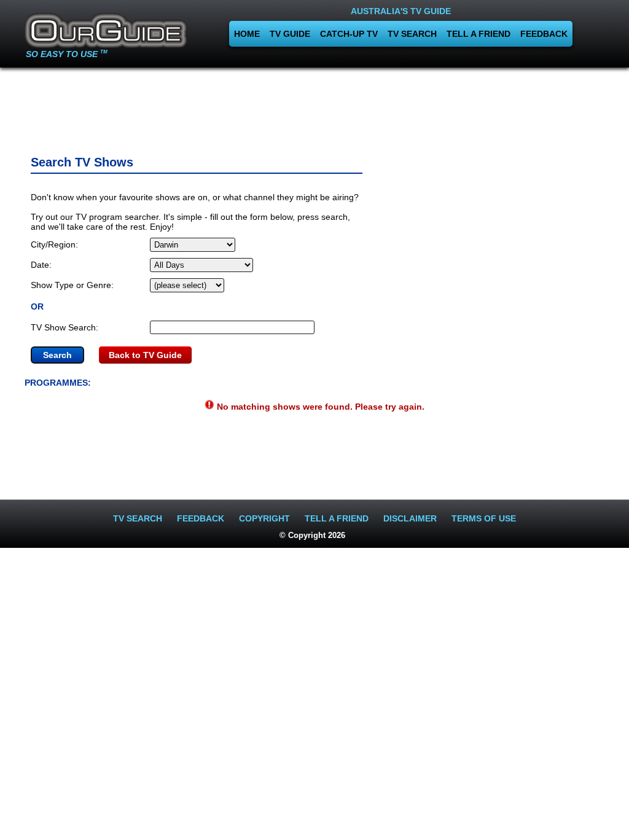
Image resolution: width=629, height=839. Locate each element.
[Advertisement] (314, 107)
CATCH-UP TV (349, 34)
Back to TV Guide (145, 355)
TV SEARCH (412, 34)
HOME (247, 34)
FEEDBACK (544, 34)
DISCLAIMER (410, 518)
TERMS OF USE (483, 518)
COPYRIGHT (264, 518)
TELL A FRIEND (478, 34)
